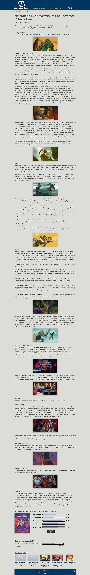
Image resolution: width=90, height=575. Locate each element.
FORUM (62, 8)
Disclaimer (45, 573)
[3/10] (47, 544)
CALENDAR (56, 8)
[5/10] (52, 544)
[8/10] (58, 544)
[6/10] (54, 544)
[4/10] (49, 544)
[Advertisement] (53, 3)
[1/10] (43, 544)
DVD (16, 12)
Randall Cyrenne (22, 22)
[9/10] (60, 544)
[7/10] (56, 544)
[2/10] (45, 544)
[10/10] (62, 544)
